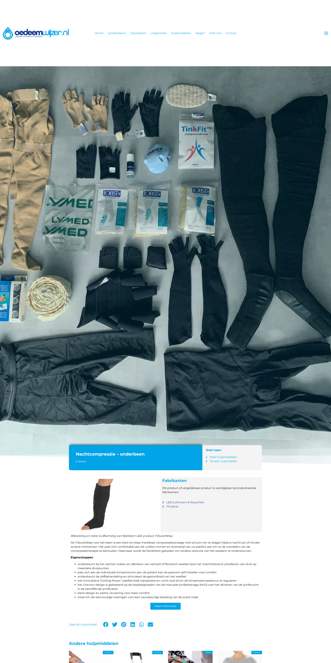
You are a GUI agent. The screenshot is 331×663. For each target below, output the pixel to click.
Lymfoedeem (117, 33)
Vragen (200, 33)
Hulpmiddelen (181, 33)
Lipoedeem (138, 33)
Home (99, 33)
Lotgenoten (158, 33)
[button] (105, 625)
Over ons (215, 33)
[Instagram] (326, 33)
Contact (231, 33)
